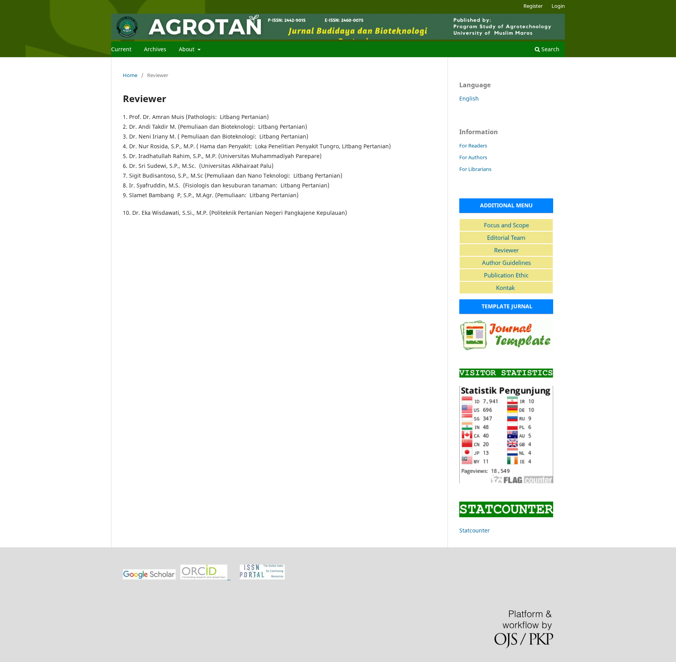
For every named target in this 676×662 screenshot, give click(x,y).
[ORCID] (205, 577)
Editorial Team (506, 237)
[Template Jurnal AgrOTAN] (506, 348)
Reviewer (506, 250)
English (469, 98)
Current (121, 49)
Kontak (506, 287)
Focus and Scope (506, 225)
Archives (155, 49)
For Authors (473, 157)
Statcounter (474, 530)
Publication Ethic (506, 275)
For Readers (473, 145)
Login (558, 5)
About (187, 49)
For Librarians (475, 169)
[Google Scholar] (149, 577)
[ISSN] (262, 577)
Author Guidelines (506, 262)
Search (549, 49)
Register (533, 5)
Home (130, 75)
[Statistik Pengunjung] (506, 481)
